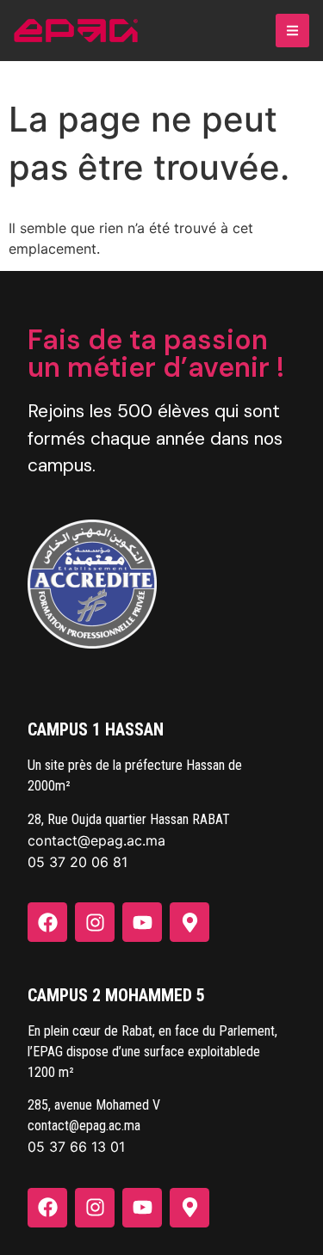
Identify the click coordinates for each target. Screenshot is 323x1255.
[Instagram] (95, 922)
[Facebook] (47, 922)
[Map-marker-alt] (189, 922)
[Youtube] (142, 922)
